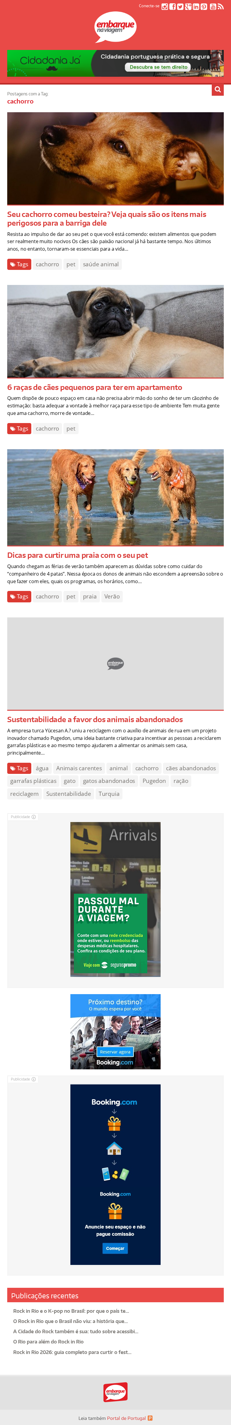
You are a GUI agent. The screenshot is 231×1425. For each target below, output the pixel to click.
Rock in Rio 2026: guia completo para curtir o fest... (72, 1352)
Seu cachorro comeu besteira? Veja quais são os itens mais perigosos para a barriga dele (106, 218)
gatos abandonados (109, 781)
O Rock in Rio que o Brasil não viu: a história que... (70, 1321)
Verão (112, 596)
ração (181, 781)
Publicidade (20, 817)
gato (69, 781)
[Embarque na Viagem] (115, 39)
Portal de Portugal (126, 1418)
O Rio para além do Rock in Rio (48, 1342)
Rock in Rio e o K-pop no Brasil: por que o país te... (71, 1311)
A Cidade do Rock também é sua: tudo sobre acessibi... (75, 1331)
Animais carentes (79, 768)
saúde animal (101, 264)
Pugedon (154, 781)
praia (90, 596)
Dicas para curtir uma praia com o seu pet (77, 555)
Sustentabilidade (68, 794)
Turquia (109, 794)
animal (118, 768)
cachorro (47, 264)
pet (70, 264)
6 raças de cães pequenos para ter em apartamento (94, 387)
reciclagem (24, 794)
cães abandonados (191, 768)
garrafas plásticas (33, 781)
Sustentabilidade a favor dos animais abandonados (95, 719)
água (42, 768)
